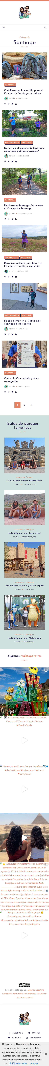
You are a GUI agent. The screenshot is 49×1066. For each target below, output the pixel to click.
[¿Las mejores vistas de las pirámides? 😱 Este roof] (24, 837)
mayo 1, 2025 (23, 98)
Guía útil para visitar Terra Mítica (24, 533)
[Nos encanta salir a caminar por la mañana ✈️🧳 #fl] (24, 789)
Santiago (10, 85)
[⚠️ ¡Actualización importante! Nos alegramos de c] (24, 886)
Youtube (16, 1038)
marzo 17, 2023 (24, 386)
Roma (30, 477)
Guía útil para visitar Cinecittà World (24, 481)
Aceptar (34, 1063)
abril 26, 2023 (23, 271)
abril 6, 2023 (23, 329)
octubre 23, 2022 (29, 484)
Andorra (19, 635)
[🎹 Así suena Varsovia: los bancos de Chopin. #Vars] (24, 740)
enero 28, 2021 (29, 642)
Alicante (19, 530)
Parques (20, 477)
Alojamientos (12, 142)
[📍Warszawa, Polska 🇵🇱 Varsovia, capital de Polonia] (24, 691)
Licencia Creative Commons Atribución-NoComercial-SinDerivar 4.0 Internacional (24, 994)
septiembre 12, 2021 (29, 537)
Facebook (18, 1033)
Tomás (12, 98)
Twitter (36, 1033)
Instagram (35, 1038)
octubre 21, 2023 (25, 213)
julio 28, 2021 (29, 589)
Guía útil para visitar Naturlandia (24, 638)
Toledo (30, 582)
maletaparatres (31, 655)
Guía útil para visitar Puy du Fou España (24, 586)
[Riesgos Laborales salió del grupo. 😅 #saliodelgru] (24, 935)
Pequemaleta (11, 258)
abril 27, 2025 (23, 156)
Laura (11, 271)
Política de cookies (18, 1063)
